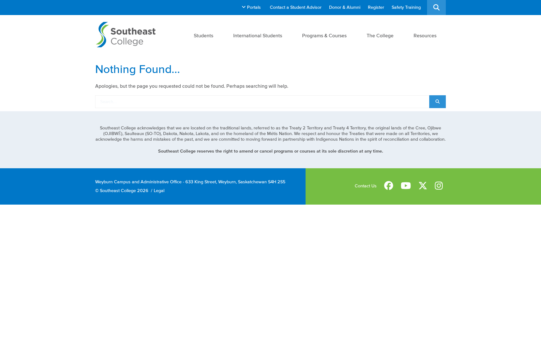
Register (376, 7)
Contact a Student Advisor (296, 7)
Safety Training (406, 7)
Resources (425, 35)
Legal (159, 190)
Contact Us (366, 186)
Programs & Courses (324, 35)
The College (380, 35)
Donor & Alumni (344, 7)
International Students (257, 35)
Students (203, 35)
